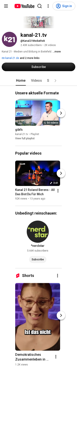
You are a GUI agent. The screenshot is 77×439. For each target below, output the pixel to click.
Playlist (35, 134)
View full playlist (25, 138)
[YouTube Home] (24, 6)
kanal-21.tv (21, 134)
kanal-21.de (12, 58)
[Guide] (6, 6)
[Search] (39, 6)
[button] (55, 80)
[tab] (21, 80)
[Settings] (48, 6)
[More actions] (58, 190)
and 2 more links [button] (30, 58)
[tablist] (38, 80)
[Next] (61, 113)
